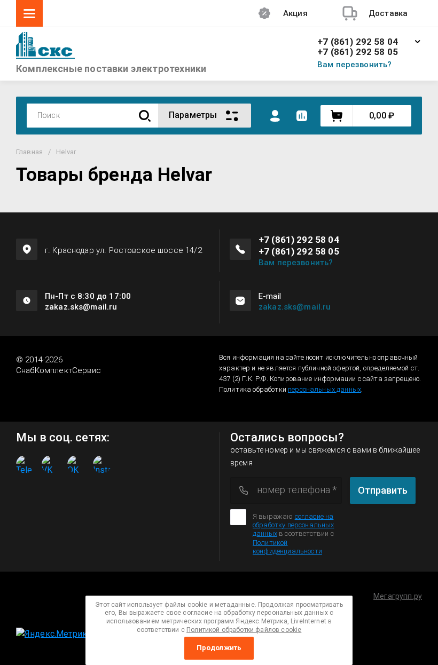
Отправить (383, 490)
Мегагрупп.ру (397, 596)
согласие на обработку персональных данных (293, 525)
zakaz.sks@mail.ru (295, 307)
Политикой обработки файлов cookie (243, 630)
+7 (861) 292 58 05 (357, 52)
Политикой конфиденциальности (287, 547)
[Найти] (144, 116)
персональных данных (324, 389)
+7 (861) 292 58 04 (357, 42)
